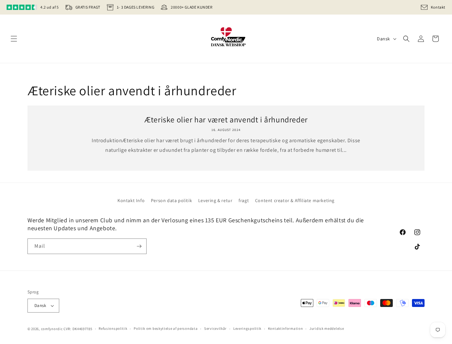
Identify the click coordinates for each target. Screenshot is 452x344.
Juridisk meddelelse (326, 328)
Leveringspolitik (247, 328)
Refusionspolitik (113, 328)
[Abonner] (139, 246)
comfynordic (52, 328)
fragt (244, 200)
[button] (14, 38)
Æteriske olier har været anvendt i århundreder (226, 119)
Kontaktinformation (285, 328)
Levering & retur (215, 200)
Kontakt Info (131, 200)
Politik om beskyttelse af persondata (166, 328)
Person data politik (171, 200)
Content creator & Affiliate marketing (295, 200)
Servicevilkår (215, 328)
